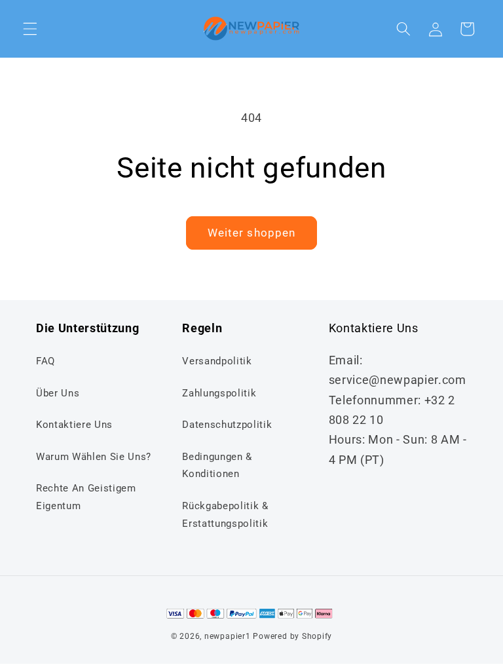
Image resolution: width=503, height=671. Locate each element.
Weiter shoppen (251, 233)
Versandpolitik (217, 361)
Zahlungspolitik (219, 393)
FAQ (45, 361)
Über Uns (57, 393)
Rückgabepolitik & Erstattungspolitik (225, 514)
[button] (30, 29)
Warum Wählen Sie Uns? (93, 457)
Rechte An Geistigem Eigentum (86, 497)
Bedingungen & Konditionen (217, 465)
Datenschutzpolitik (227, 425)
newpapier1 (227, 636)
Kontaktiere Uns (74, 425)
